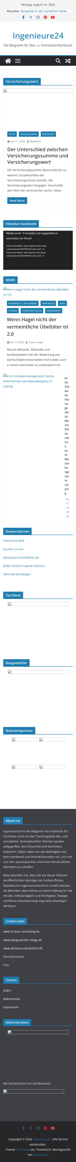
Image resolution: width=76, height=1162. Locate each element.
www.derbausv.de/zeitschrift (22, 948)
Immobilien (48, 303)
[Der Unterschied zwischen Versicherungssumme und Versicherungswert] (38, 108)
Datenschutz (11, 999)
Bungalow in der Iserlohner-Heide (44, 11)
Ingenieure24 (38, 35)
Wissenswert (54, 310)
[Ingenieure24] (8, 61)
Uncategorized (28, 134)
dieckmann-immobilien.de (21, 557)
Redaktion (35, 141)
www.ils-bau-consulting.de (21, 931)
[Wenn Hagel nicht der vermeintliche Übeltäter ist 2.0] (38, 292)
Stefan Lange (36, 342)
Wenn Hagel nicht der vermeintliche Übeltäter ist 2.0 (38, 326)
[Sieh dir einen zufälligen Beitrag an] (68, 61)
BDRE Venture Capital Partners (24, 566)
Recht (12, 134)
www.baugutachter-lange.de (22, 940)
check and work (13, 541)
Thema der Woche (32, 310)
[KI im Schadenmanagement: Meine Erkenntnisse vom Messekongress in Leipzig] (32, 447)
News (62, 303)
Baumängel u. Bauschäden (23, 303)
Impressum (11, 1007)
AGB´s (7, 990)
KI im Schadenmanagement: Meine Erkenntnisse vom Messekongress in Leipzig (67, 435)
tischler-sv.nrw (13, 549)
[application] (38, 250)
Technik (13, 310)
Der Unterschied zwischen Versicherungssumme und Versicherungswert (37, 155)
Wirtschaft (48, 134)
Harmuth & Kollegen (17, 574)
